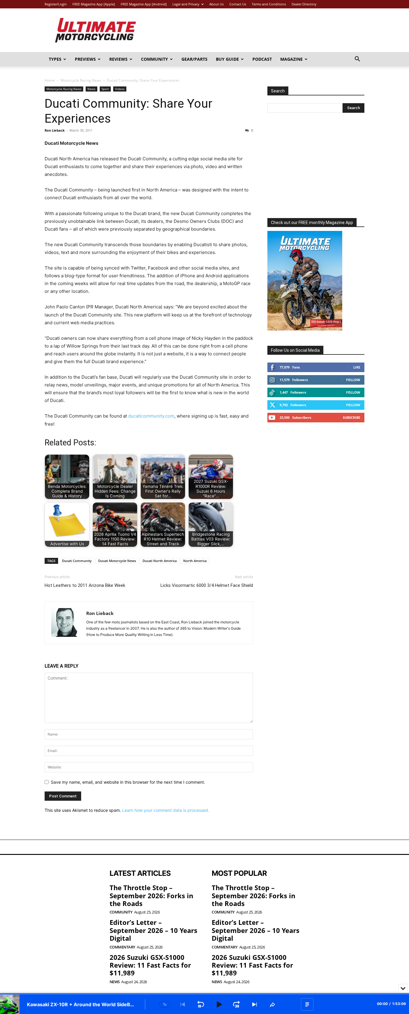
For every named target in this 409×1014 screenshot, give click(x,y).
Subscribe (351, 417)
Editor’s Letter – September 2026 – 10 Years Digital (153, 930)
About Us (216, 4)
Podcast (262, 59)
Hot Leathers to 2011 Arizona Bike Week (85, 585)
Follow (353, 379)
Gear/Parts (194, 59)
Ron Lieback (55, 130)
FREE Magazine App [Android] (144, 4)
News (91, 89)
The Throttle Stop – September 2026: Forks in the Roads (151, 895)
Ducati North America (160, 560)
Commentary (122, 947)
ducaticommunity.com (151, 416)
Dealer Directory (304, 4)
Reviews (118, 59)
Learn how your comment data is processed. (165, 810)
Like (356, 367)
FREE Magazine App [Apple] (93, 4)
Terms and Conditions (269, 4)
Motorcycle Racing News (80, 80)
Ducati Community (77, 560)
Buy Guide (227, 59)
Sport (105, 89)
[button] (357, 60)
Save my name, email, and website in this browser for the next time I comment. (128, 782)
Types (55, 59)
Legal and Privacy (185, 4)
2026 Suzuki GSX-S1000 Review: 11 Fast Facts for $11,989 (150, 965)
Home (50, 80)
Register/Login (56, 4)
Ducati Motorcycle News (117, 560)
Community (154, 59)
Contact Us (237, 4)
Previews (85, 59)
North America (195, 560)
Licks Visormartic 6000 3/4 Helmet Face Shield (206, 585)
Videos (120, 89)
